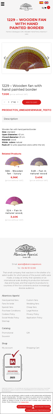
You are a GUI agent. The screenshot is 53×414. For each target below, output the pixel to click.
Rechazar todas (42, 407)
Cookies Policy (8, 314)
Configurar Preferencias (38, 410)
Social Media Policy (10, 317)
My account (7, 348)
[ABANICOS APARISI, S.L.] (26, 5)
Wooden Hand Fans (32, 32)
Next (47, 58)
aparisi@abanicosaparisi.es (29, 264)
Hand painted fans (10, 300)
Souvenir (6, 336)
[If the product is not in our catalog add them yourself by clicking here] (44, 10)
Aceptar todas (25, 407)
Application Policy (34, 317)
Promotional (7, 333)
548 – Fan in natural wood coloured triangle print (38, 175)
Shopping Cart (32, 348)
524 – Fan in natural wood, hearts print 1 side (14, 214)
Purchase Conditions (11, 310)
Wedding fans (32, 304)
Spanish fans (7, 307)
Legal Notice (32, 310)
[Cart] (45, 8)
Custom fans (32, 300)
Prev (6, 58)
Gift (22, 32)
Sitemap (6, 321)
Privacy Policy (32, 314)
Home (8, 32)
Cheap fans (31, 307)
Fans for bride (8, 304)
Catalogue (15, 32)
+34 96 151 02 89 (28, 268)
